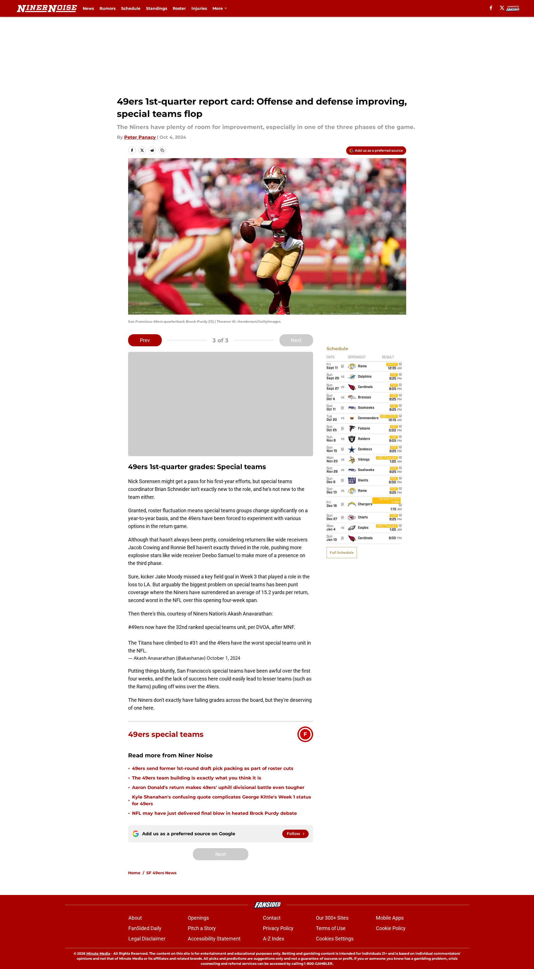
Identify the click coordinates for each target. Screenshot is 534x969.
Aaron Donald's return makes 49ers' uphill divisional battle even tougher (218, 787)
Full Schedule (342, 552)
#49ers (136, 627)
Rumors (107, 8)
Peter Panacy (140, 137)
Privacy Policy (278, 928)
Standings (156, 8)
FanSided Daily (144, 928)
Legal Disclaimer (146, 939)
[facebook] (491, 8)
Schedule (130, 8)
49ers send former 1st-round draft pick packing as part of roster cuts (212, 768)
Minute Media (98, 953)
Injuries (199, 8)
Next (296, 340)
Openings (198, 918)
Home (134, 872)
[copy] (162, 150)
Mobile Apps (390, 918)
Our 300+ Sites (332, 918)
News (88, 8)
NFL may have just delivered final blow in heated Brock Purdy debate (214, 813)
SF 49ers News (161, 872)
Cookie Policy (391, 928)
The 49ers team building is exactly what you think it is (196, 778)
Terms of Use (331, 928)
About (135, 918)
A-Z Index (273, 939)
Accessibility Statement (214, 939)
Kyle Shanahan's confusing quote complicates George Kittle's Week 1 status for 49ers (221, 800)
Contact (272, 918)
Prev (145, 340)
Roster (179, 8)
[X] (502, 8)
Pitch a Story (202, 928)
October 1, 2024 (223, 658)
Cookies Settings (334, 939)
